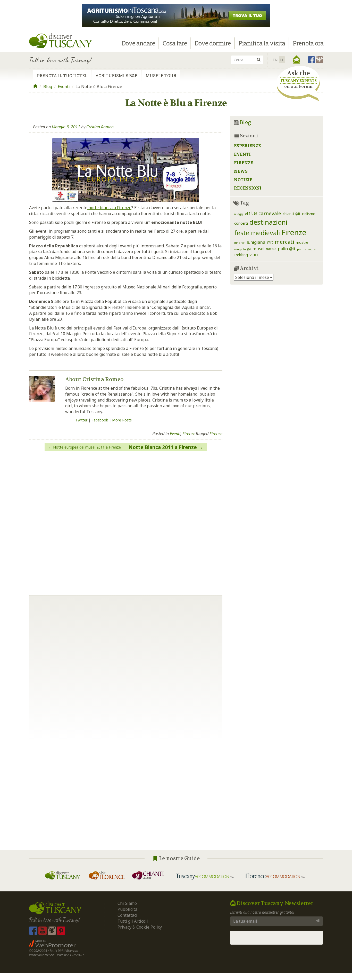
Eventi (64, 86)
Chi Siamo (127, 903)
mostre (302, 242)
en (275, 59)
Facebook (99, 420)
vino (253, 254)
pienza (301, 249)
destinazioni (268, 222)
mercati (284, 241)
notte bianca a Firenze (109, 207)
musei (258, 249)
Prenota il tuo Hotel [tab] (62, 75)
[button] (296, 59)
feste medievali (257, 233)
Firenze (188, 433)
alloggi (239, 214)
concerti (241, 223)
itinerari (239, 243)
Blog (47, 86)
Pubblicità (128, 909)
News (241, 171)
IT (282, 59)
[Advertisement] (176, 795)
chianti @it (291, 213)
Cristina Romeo (100, 127)
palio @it (287, 249)
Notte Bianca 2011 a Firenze (163, 447)
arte (251, 213)
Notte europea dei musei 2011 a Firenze (87, 447)
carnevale (269, 213)
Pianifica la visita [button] (261, 43)
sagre (312, 249)
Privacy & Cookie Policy (140, 927)
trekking (241, 254)
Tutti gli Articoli (133, 921)
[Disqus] (125, 521)
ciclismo (308, 213)
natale (271, 248)
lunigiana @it (260, 242)
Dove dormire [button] (213, 43)
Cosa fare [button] (175, 43)
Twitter (81, 420)
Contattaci (127, 915)
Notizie (243, 179)
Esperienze (247, 145)
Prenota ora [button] (308, 43)
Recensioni (248, 188)
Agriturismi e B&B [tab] (116, 75)
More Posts (122, 420)
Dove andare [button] (138, 43)
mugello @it (242, 249)
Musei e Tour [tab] (161, 75)
